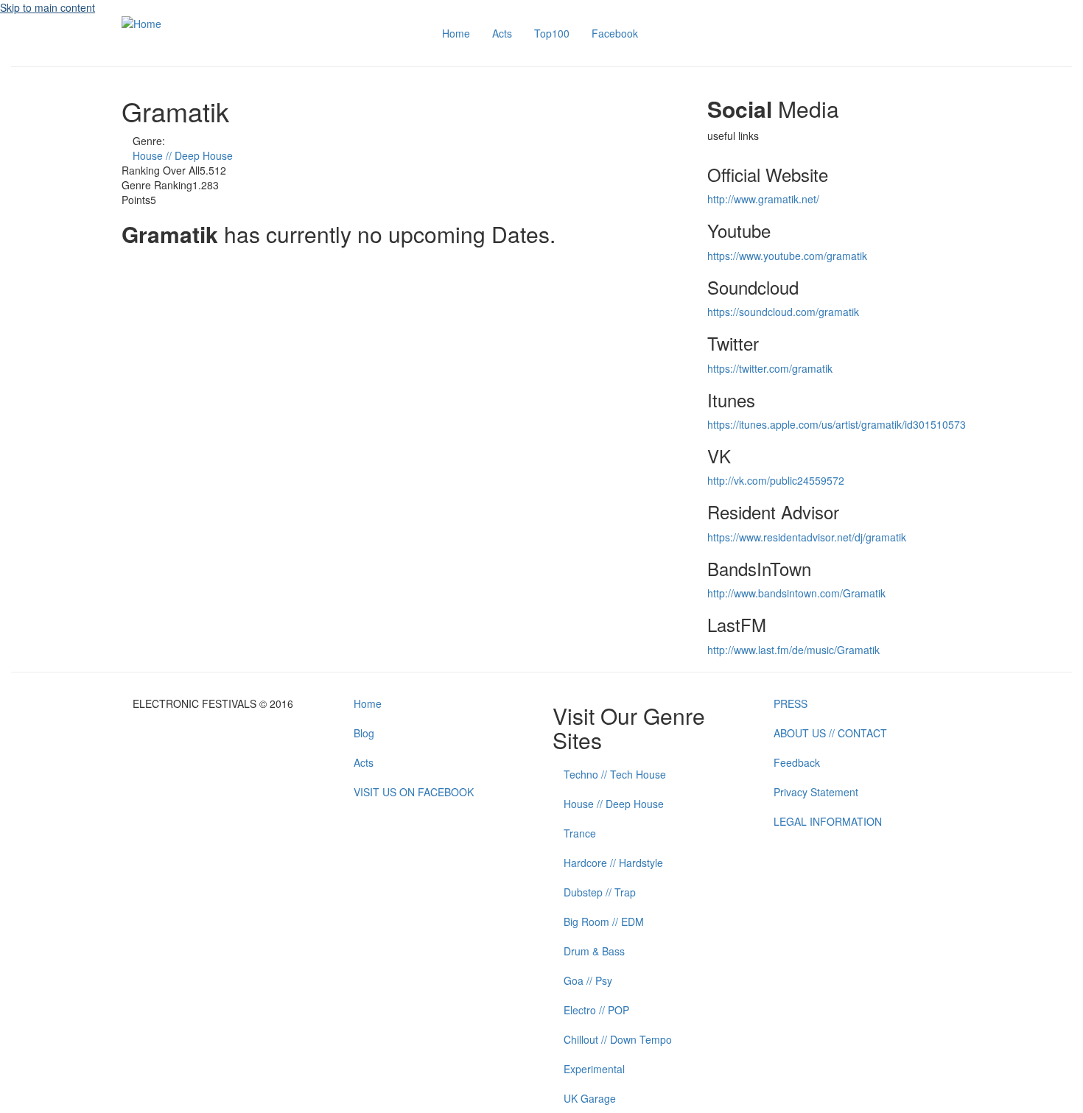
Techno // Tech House (615, 774)
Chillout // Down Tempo (618, 1039)
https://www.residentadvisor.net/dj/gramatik (806, 537)
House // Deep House (183, 155)
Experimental (594, 1068)
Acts (502, 33)
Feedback (797, 762)
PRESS (790, 703)
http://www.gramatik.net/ (763, 199)
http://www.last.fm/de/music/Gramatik (793, 649)
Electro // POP (596, 1010)
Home (456, 33)
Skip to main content (47, 7)
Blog (364, 733)
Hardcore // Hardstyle (613, 862)
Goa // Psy (588, 980)
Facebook (615, 33)
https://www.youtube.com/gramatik (787, 255)
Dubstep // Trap (600, 892)
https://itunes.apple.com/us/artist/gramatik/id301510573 (836, 424)
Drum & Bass (594, 951)
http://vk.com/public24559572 (775, 480)
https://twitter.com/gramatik (770, 368)
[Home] (141, 22)
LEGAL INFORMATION (828, 821)
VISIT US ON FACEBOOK (414, 791)
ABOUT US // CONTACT (830, 733)
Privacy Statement (816, 791)
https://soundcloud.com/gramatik (783, 311)
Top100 (551, 33)
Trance (580, 833)
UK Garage (590, 1098)
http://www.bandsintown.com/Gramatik (796, 593)
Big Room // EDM (604, 921)
